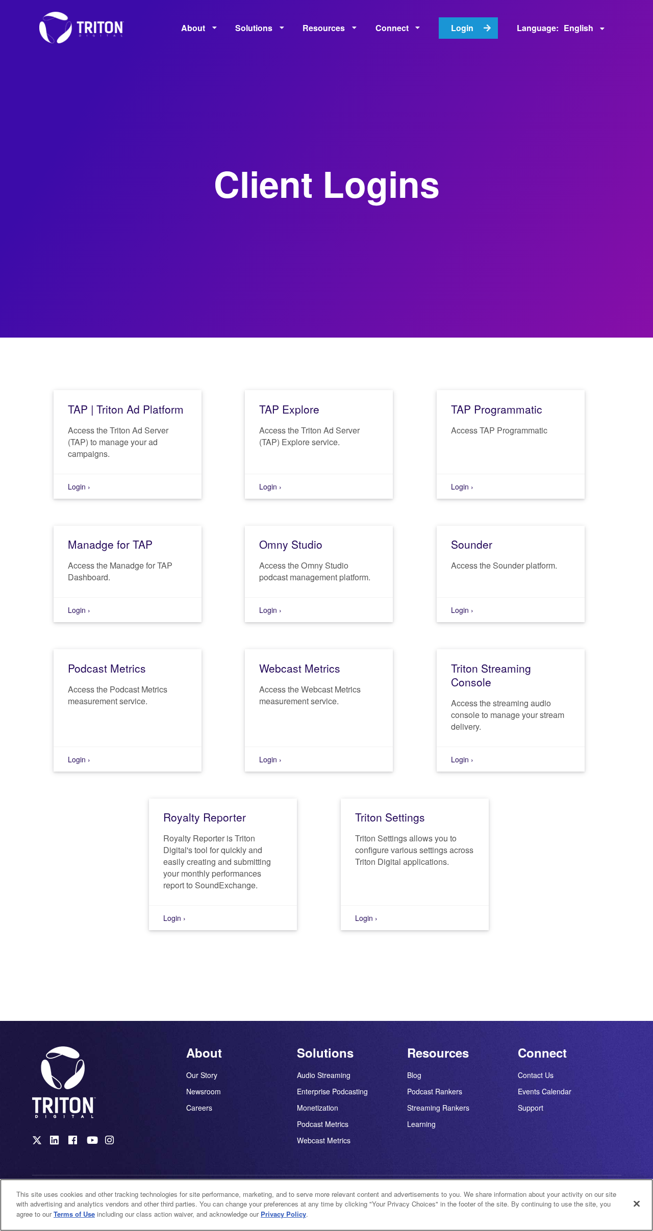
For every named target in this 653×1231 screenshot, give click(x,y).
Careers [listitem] (199, 1107)
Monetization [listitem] (317, 1107)
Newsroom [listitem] (203, 1091)
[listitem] (37, 1142)
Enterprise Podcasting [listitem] (332, 1091)
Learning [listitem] (421, 1123)
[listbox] (199, 28)
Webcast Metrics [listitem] (323, 1139)
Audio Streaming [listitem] (323, 1075)
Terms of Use (74, 1214)
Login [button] (462, 28)
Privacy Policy (283, 1214)
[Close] (636, 1204)
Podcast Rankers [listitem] (434, 1091)
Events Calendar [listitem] (544, 1091)
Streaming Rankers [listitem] (438, 1107)
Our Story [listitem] (201, 1075)
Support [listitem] (530, 1107)
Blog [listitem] (414, 1075)
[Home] (85, 28)
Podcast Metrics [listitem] (322, 1124)
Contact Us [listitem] (536, 1075)
